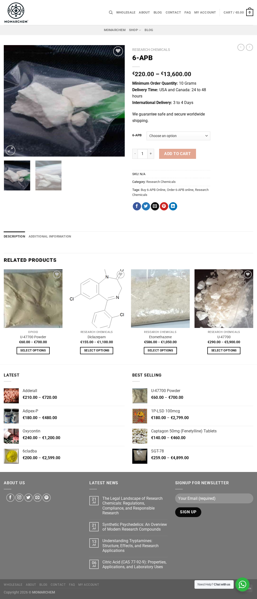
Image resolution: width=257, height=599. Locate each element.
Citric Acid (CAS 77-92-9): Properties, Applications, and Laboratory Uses (134, 564)
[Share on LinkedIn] (173, 206)
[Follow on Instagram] (19, 498)
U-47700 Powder (33, 337)
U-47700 (224, 337)
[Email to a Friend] (155, 206)
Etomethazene (160, 337)
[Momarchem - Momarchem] (16, 12)
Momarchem (114, 30)
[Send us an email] (37, 498)
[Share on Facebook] (137, 206)
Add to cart (177, 153)
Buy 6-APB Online (153, 190)
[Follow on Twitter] (28, 498)
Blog (158, 12)
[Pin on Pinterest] (164, 206)
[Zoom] (10, 150)
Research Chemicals (151, 50)
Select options (33, 350)
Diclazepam (97, 337)
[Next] (115, 101)
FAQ (187, 12)
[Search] (111, 12)
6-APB (137, 135)
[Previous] (12, 101)
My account (205, 12)
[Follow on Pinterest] (46, 498)
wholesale (125, 12)
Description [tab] (14, 236)
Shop (133, 30)
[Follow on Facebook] (10, 498)
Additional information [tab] (50, 236)
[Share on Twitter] (146, 206)
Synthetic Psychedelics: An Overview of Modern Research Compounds (134, 527)
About (144, 12)
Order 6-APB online (180, 190)
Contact (173, 12)
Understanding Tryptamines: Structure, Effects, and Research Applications (130, 545)
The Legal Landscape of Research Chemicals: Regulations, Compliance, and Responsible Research (132, 505)
